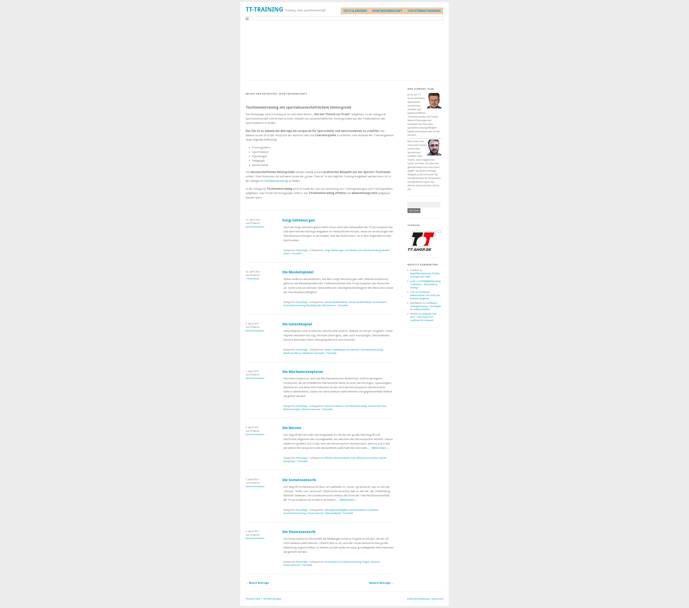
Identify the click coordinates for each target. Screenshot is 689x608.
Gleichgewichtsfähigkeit (336, 510)
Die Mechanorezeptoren (302, 372)
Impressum (437, 598)
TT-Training (264, 9)
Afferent (328, 458)
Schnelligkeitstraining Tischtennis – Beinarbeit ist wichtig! (425, 284)
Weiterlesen (380, 448)
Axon (353, 458)
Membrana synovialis (313, 353)
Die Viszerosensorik (298, 532)
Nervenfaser (289, 461)
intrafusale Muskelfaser (360, 302)
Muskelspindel (313, 305)
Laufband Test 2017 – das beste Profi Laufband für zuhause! (423, 317)
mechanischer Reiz (377, 406)
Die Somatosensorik (299, 480)
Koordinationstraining (370, 250)
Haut (327, 406)
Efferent (360, 458)
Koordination (351, 250)
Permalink (297, 253)
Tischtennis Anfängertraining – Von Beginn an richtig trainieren (425, 306)
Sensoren (375, 562)
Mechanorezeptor (292, 409)
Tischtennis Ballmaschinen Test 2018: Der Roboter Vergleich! (425, 295)
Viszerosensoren (291, 565)
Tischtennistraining (424, 11)
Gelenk (328, 350)
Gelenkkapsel (338, 350)
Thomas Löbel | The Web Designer (264, 598)
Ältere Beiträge (257, 582)
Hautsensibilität (356, 510)
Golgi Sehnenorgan (298, 220)
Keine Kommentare (255, 227)
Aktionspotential (341, 458)
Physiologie (301, 250)
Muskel (385, 250)
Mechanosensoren (311, 409)
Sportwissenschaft (387, 11)
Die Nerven (291, 428)
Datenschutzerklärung (418, 598)
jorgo (413, 281)
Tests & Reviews (355, 11)
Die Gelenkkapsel (297, 324)
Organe (365, 562)
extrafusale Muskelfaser (336, 302)
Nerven (383, 458)
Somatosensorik (315, 513)
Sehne (286, 253)
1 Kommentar (252, 278)
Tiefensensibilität (332, 513)
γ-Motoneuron (329, 305)
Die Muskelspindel (298, 272)
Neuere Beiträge (381, 582)
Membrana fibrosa (292, 353)
